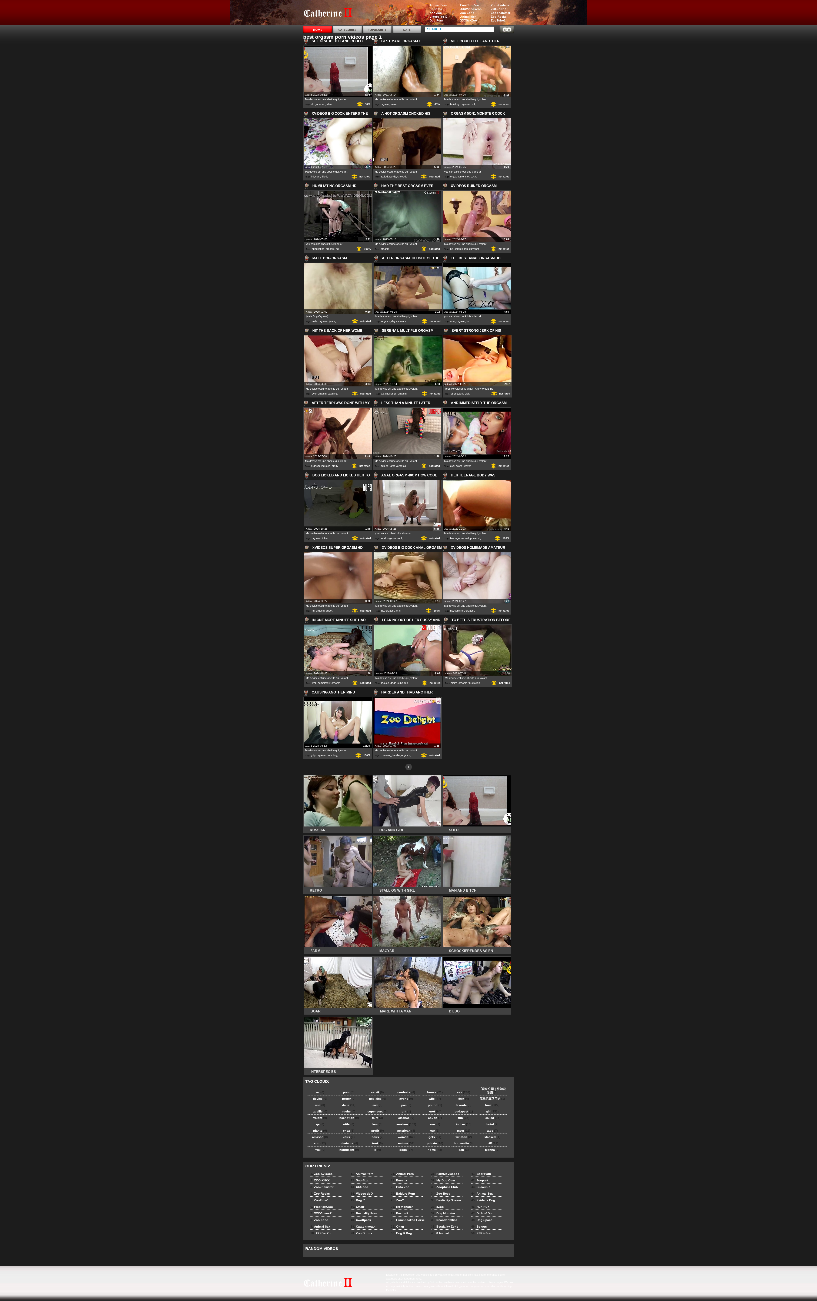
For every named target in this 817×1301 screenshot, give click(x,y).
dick (467, 393)
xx (382, 393)
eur (435, 1130)
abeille (320, 1111)
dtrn (463, 1098)
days (394, 321)
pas (406, 1105)
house (435, 1092)
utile (348, 1124)
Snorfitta (436, 9)
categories (347, 30)
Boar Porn (481, 1173)
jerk (461, 393)
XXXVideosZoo (471, 9)
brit (406, 1111)
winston (464, 1137)
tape (492, 1130)
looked (385, 683)
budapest (463, 1111)
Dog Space (481, 1220)
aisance (406, 1117)
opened (320, 104)
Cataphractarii (363, 1226)
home (435, 1149)
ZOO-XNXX (498, 9)
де (320, 1124)
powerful (475, 538)
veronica (401, 466)
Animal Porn (438, 5)
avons (406, 1098)
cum (317, 176)
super (329, 610)
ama (435, 1124)
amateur (406, 1124)
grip (313, 755)
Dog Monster (443, 1213)
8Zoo (437, 1206)
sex (463, 1092)
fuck (492, 1105)
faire (377, 1117)
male (314, 321)
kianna (492, 1149)
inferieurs (349, 1143)
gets (434, 1137)
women (406, 1137)
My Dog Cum (443, 1180)
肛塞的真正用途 (492, 1098)
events (402, 321)
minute (385, 466)
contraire (406, 1092)
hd (312, 176)
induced (325, 466)
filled (324, 176)
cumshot (474, 248)
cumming (386, 755)
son (320, 1143)
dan (463, 1149)
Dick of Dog (482, 1213)
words (392, 176)
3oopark (479, 1180)
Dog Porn (436, 20)
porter (349, 1098)
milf (473, 104)
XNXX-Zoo (481, 1233)
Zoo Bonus (361, 1233)
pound (435, 1105)
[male (332, 321)
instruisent (349, 1149)
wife (435, 1098)
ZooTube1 (498, 20)
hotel (492, 1124)
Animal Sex (468, 16)
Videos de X (438, 16)
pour (348, 1092)
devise (320, 1098)
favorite (463, 1105)
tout (377, 1143)
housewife (464, 1143)
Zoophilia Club (444, 1187)
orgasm (385, 104)
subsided (402, 683)
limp (314, 683)
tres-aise (377, 1098)
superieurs (377, 1111)
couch (435, 1117)
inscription (349, 1117)
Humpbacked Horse (408, 1220)
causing (332, 393)
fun (463, 1117)
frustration (474, 683)
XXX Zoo (436, 12)
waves (467, 466)
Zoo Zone (467, 12)
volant (320, 1117)
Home (317, 30)
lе (377, 1149)
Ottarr (357, 1206)
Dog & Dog (401, 1233)
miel (320, 1149)
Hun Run (480, 1206)
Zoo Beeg (440, 1193)
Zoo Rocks (499, 16)
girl (492, 1111)
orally (335, 466)
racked (465, 538)
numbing (332, 755)
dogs (393, 683)
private (435, 1143)
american (406, 1130)
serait (377, 1092)
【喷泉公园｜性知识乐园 (492, 1090)
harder (396, 755)
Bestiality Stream (446, 1200)
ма (320, 1092)
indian (463, 1124)
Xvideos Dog (483, 1200)
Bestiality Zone (444, 1226)
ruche (348, 1111)
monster (464, 176)
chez (348, 1130)
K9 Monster (402, 1206)
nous (377, 1137)
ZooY (397, 1200)
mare (394, 104)
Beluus (479, 1226)
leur (377, 1124)
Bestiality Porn (364, 1213)
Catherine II (330, 13)
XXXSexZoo (468, 20)
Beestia (399, 1180)
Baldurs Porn (403, 1193)
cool (399, 538)
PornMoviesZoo (445, 1173)
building (455, 104)
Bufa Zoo (400, 1187)
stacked (492, 1137)
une (320, 1105)
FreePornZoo (469, 5)
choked (401, 176)
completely (324, 683)
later (392, 466)
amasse (320, 1137)
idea (329, 104)
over (314, 393)
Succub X (480, 1187)
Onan (397, 1226)
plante (320, 1130)
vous (349, 1137)
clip (313, 104)
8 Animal (440, 1233)
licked (325, 538)
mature (406, 1143)
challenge (391, 393)
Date (407, 30)
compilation (461, 248)
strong (454, 393)
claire (454, 683)
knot (434, 1111)
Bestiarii (399, 1213)
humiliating (318, 248)
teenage (455, 538)
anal (452, 321)
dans (349, 1105)
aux (378, 1105)
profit (377, 1130)
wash (459, 466)
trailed (384, 176)
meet (463, 1130)
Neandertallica (444, 1220)
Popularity (377, 30)
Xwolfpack (361, 1220)
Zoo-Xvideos (500, 5)
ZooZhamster (500, 12)
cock (473, 176)
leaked (492, 1117)
